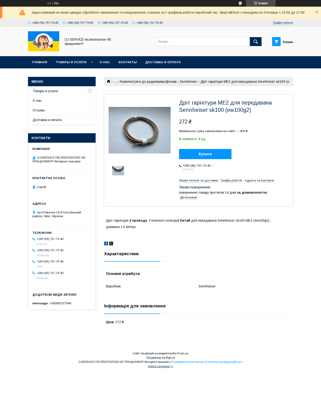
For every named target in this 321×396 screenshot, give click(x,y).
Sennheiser (188, 81)
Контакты (127, 62)
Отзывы (39, 110)
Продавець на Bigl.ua (160, 357)
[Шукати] (256, 41)
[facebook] (106, 244)
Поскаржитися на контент (188, 362)
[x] (111, 244)
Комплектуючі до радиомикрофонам (148, 81)
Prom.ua (182, 353)
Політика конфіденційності (225, 362)
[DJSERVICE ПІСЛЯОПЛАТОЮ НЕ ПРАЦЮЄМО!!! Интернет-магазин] (43, 50)
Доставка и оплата (163, 62)
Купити (205, 154)
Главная (39, 62)
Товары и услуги (71, 62)
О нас (105, 62)
